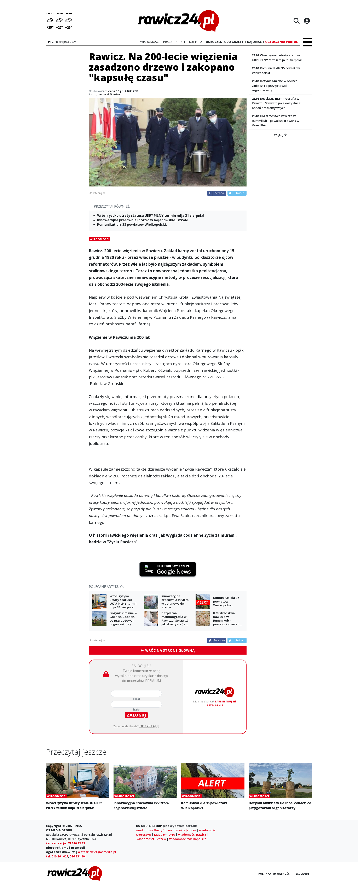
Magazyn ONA (164, 835)
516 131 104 (78, 856)
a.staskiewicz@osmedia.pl (97, 852)
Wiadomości (99, 239)
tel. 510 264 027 (57, 856)
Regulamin (301, 873)
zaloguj (136, 715)
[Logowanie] (307, 21)
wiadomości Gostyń (150, 830)
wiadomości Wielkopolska (187, 839)
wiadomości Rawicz (192, 835)
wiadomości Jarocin (182, 830)
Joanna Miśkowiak (108, 94)
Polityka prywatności (274, 873)
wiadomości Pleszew (151, 839)
